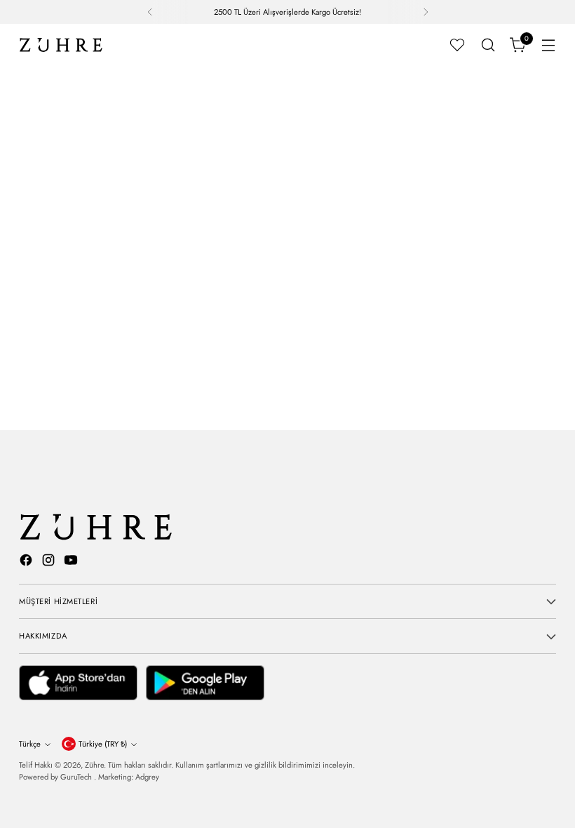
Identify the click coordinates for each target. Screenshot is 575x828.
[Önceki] (150, 12)
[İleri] (425, 12)
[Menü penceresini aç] (548, 45)
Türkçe (30, 743)
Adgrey (147, 776)
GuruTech (77, 776)
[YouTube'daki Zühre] (72, 562)
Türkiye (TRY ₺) (103, 743)
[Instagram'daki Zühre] (49, 562)
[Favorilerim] (457, 44)
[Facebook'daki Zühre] (27, 562)
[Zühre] (61, 45)
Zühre (94, 764)
